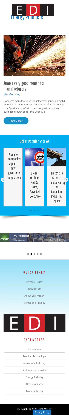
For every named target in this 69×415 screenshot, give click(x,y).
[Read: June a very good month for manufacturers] (34, 55)
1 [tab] (31, 210)
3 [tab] (38, 210)
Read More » (17, 121)
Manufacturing (12, 94)
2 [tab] (34, 210)
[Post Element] (13, 177)
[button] (3, 180)
